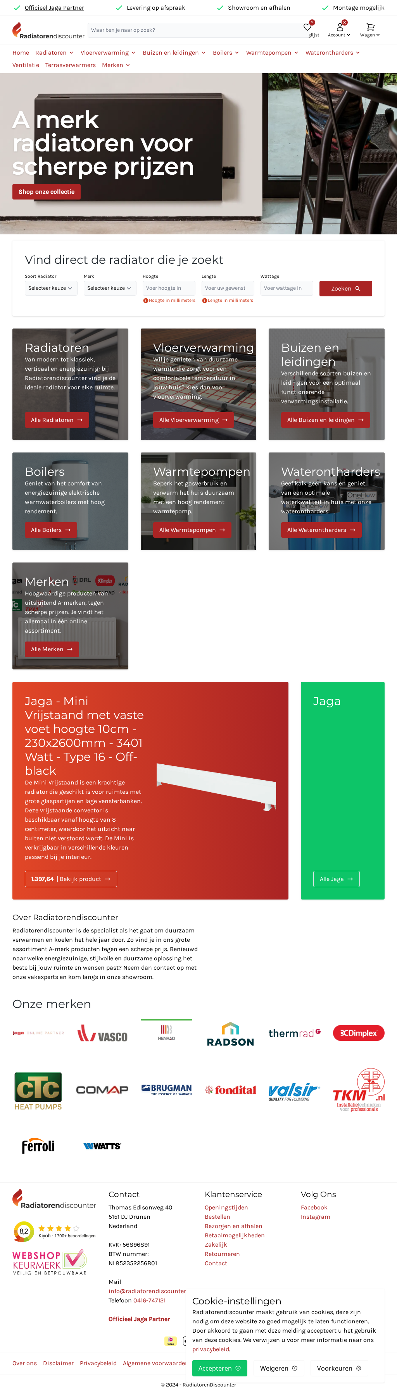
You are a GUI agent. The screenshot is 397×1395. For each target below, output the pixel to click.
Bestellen (217, 1216)
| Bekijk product (66, 878)
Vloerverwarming (203, 348)
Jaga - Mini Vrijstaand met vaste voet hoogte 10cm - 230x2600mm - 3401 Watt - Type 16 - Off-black (84, 736)
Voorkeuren (334, 1368)
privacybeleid (210, 1349)
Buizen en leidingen (310, 355)
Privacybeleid (98, 1363)
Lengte (209, 276)
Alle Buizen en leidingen (321, 419)
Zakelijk (216, 1244)
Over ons (24, 1363)
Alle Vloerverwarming (189, 419)
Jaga (327, 701)
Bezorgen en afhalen (233, 1226)
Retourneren (222, 1253)
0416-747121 (149, 1300)
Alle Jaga (332, 878)
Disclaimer (58, 1363)
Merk (89, 276)
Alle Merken (47, 649)
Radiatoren (57, 348)
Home (20, 52)
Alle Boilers (46, 529)
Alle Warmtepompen (187, 529)
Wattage (270, 276)
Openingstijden (226, 1207)
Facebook (314, 1207)
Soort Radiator (40, 276)
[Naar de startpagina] (48, 30)
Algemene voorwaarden (156, 1363)
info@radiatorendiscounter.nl (151, 1291)
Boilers (45, 471)
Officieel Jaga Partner (54, 7)
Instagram (315, 1216)
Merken (47, 582)
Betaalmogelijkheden (235, 1235)
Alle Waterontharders (316, 529)
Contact (216, 1263)
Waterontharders (330, 471)
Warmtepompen (201, 471)
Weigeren (274, 1368)
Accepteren (215, 1368)
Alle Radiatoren (52, 419)
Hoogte (150, 276)
